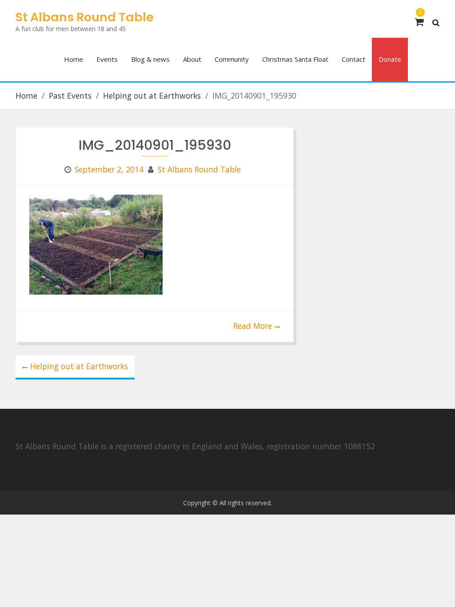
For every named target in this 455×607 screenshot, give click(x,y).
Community (232, 59)
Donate (390, 59)
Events (107, 59)
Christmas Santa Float (295, 59)
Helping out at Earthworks (79, 366)
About (192, 59)
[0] (419, 22)
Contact (353, 59)
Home (73, 59)
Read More (252, 325)
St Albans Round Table (85, 17)
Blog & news (150, 59)
